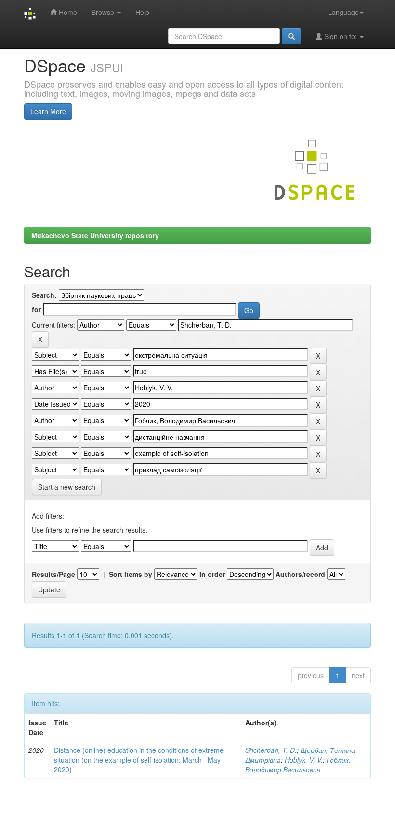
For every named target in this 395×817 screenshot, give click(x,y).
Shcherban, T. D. (271, 750)
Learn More (48, 111)
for (36, 309)
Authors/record (300, 574)
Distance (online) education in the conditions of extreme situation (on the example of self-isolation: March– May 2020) (139, 759)
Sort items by (130, 574)
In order (212, 574)
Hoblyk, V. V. (304, 759)
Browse (104, 12)
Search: (44, 295)
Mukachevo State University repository (95, 235)
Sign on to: (340, 36)
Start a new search (66, 487)
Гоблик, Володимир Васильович (298, 764)
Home (67, 12)
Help (142, 12)
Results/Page (53, 574)
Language (343, 12)
